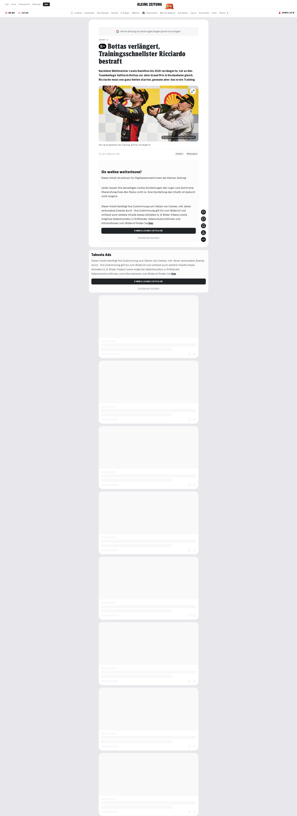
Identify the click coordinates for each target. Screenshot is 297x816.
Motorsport (192, 154)
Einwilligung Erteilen (148, 231)
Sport (102, 40)
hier (150, 223)
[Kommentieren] (203, 218)
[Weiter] (227, 13)
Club (7, 4)
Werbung (36, 4)
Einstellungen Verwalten (148, 238)
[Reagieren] (203, 212)
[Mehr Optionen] (203, 239)
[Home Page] (149, 4)
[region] (149, 13)
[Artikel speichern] (203, 225)
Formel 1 (179, 154)
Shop (13, 4)
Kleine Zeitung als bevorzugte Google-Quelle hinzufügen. (150, 31)
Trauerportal (24, 4)
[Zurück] (72, 13)
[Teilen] (203, 232)
